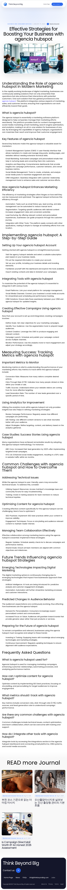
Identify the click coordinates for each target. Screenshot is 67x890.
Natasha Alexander (54, 24)
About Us (44, 884)
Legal (61, 884)
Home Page (8, 877)
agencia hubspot (9, 101)
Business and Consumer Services (20, 24)
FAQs (25, 877)
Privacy (51, 884)
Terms (57, 884)
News (18, 877)
